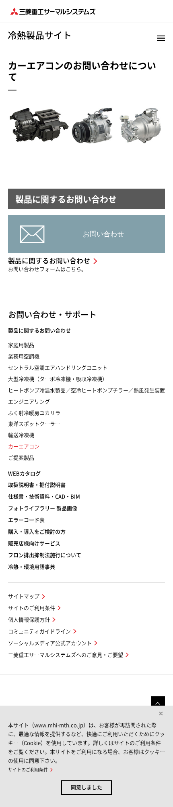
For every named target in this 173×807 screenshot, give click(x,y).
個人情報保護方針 (29, 619)
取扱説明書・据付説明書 (37, 485)
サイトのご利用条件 (31, 608)
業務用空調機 (23, 356)
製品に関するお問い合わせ (39, 330)
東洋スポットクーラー (34, 424)
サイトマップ (23, 596)
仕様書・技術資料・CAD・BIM (44, 496)
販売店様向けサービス (34, 543)
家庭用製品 (21, 345)
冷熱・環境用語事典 (31, 567)
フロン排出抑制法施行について (44, 555)
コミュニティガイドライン (39, 631)
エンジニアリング (29, 401)
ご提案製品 (21, 457)
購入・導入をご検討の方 (37, 531)
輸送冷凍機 (21, 435)
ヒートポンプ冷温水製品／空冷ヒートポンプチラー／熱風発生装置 (86, 390)
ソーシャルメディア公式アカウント (50, 643)
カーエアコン (23, 446)
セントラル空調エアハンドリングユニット (57, 367)
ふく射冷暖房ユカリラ (34, 413)
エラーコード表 (26, 520)
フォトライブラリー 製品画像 (42, 508)
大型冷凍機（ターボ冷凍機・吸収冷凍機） (57, 379)
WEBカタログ (24, 473)
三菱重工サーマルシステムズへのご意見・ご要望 (65, 655)
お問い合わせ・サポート (52, 315)
